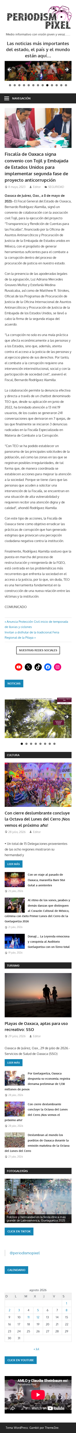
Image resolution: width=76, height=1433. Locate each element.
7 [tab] (38, 85)
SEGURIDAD (56, 187)
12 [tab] (61, 85)
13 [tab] (66, 85)
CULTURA (13, 755)
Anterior (10, 717)
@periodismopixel (25, 1253)
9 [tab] (47, 85)
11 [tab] (57, 85)
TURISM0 (13, 965)
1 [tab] (10, 85)
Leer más (13, 864)
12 (38, 1317)
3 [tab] (19, 85)
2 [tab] (15, 85)
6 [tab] (33, 85)
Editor (37, 187)
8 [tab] (43, 85)
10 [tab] (52, 85)
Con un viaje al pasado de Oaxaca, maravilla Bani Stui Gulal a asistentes (46, 880)
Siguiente (66, 717)
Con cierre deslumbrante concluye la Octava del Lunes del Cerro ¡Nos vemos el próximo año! (37, 819)
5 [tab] (29, 85)
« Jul (36, 1349)
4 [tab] (24, 85)
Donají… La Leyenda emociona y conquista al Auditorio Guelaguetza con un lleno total (49, 942)
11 (29, 1317)
